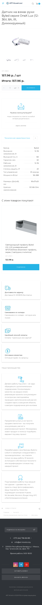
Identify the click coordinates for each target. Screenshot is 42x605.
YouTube (26, 564)
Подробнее (21, 267)
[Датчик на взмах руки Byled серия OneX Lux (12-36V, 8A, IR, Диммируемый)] (21, 42)
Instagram (15, 564)
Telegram (21, 564)
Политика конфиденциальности (21, 587)
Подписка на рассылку (16, 530)
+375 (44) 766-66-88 (21, 538)
